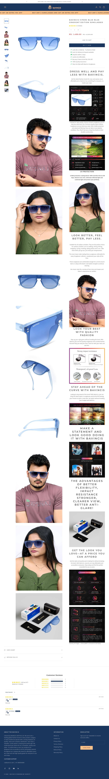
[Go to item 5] (6, 49)
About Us (56, 735)
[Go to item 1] (6, 21)
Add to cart (87, 40)
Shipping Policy (58, 747)
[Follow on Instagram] (9, 768)
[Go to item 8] (6, 67)
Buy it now (87, 45)
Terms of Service (58, 744)
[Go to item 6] (6, 55)
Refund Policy (57, 749)
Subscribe (86, 747)
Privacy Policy (57, 741)
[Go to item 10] (6, 83)
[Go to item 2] (6, 27)
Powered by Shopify (23, 774)
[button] (73, 26)
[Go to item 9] (6, 75)
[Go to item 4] (6, 42)
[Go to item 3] (6, 34)
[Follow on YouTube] (14, 768)
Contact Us (57, 738)
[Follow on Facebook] (5, 768)
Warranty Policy (58, 752)
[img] (9, 697)
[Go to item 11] (6, 90)
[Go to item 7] (6, 61)
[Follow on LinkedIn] (18, 768)
